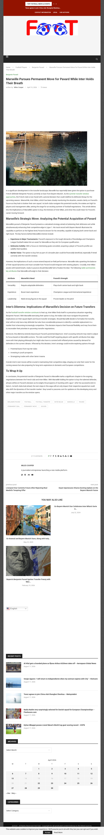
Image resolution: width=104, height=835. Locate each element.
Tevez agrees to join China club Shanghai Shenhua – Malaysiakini (50, 694)
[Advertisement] (52, 45)
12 (91, 774)
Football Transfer (43, 402)
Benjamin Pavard (38, 67)
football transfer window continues (25, 312)
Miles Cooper (27, 465)
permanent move (30, 406)
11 (78, 774)
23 (52, 783)
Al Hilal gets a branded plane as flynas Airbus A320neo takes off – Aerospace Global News (60, 663)
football (27, 402)
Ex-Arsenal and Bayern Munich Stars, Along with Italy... (28, 539)
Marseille (71, 402)
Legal (55, 12)
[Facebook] (90, 59)
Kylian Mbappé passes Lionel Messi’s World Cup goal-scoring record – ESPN (54, 725)
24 (65, 783)
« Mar (8, 793)
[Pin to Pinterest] (58, 456)
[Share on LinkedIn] (61, 456)
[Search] (97, 59)
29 (39, 788)
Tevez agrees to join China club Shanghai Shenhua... (42, 8)
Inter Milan (58, 402)
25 (78, 783)
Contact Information (43, 12)
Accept (47, 832)
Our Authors (64, 12)
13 (13, 778)
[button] (54, 4)
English (13, 608)
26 (91, 783)
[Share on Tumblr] (63, 456)
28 (26, 788)
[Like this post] (50, 456)
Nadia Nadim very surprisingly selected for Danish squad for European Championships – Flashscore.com (59, 711)
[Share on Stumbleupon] (66, 456)
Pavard (81, 402)
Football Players (21, 67)
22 (39, 783)
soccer (43, 406)
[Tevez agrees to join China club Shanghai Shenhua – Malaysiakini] (13, 698)
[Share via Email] (71, 456)
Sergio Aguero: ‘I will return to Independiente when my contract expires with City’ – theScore (61, 679)
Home (8, 67)
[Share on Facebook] (53, 456)
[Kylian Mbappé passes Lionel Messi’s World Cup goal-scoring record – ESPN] (13, 729)
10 (65, 774)
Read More (58, 832)
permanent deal (14, 406)
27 (13, 788)
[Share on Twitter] (56, 456)
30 (52, 788)
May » (14, 793)
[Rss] (93, 59)
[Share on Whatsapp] (68, 456)
